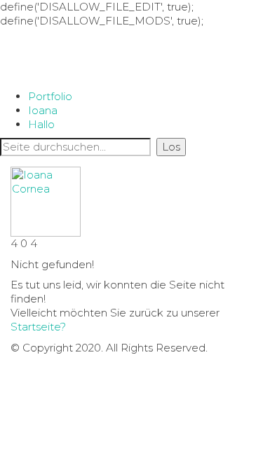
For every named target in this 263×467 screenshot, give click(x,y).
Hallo (41, 124)
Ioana (43, 110)
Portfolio (50, 96)
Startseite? (38, 326)
